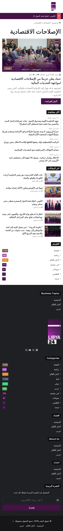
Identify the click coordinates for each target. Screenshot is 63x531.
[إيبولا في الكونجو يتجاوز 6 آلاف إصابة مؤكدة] (53, 191)
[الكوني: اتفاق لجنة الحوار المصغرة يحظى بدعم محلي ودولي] (53, 205)
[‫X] (33, 350)
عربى (58, 309)
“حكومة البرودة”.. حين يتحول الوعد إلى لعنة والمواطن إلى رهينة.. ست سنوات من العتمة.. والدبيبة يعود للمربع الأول (23, 230)
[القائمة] (3, 7)
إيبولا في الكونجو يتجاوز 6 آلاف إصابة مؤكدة (24, 188)
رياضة (56, 255)
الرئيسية (55, 23)
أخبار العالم (54, 260)
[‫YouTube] (30, 350)
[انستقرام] (26, 350)
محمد (57, 75)
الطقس (56, 274)
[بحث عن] (59, 7)
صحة (57, 279)
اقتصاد (56, 250)
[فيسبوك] (37, 350)
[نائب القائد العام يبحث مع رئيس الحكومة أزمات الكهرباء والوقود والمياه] (53, 178)
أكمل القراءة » (51, 101)
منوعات (56, 269)
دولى (57, 383)
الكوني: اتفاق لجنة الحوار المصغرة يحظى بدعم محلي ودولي (31, 16)
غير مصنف (54, 264)
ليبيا (57, 379)
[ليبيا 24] (53, 6)
